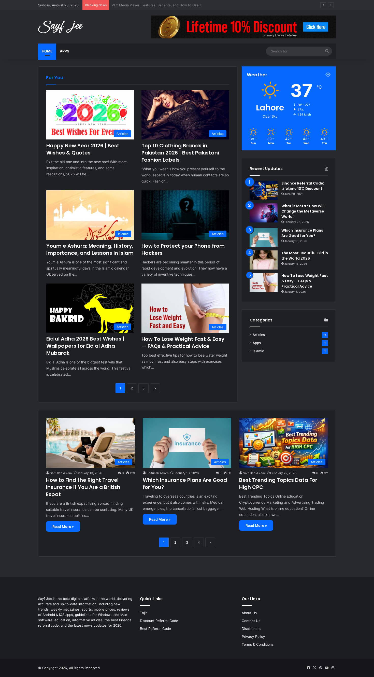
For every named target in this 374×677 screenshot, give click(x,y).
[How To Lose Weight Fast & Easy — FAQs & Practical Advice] (264, 282)
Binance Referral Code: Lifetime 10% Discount (302, 186)
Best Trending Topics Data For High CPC (143, 5)
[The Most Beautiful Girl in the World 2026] (264, 260)
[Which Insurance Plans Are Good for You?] (264, 237)
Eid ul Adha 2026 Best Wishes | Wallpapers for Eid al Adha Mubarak (85, 346)
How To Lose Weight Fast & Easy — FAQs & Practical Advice (182, 342)
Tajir (143, 613)
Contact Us (251, 621)
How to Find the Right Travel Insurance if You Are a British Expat (83, 487)
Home (47, 51)
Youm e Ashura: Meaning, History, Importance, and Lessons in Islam (90, 249)
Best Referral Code (155, 629)
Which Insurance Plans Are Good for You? (302, 233)
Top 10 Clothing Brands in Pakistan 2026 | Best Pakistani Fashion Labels (180, 152)
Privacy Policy (253, 636)
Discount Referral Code (159, 621)
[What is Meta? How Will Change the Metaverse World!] (264, 212)
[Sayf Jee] (60, 27)
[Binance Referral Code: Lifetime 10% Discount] (264, 190)
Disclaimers (251, 629)
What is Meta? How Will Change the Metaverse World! (302, 211)
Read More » (63, 526)
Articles (259, 335)
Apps (64, 51)
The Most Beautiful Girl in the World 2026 (304, 255)
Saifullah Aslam (61, 473)
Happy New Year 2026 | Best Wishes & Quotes (82, 149)
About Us (249, 613)
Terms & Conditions (258, 644)
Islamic (258, 351)
